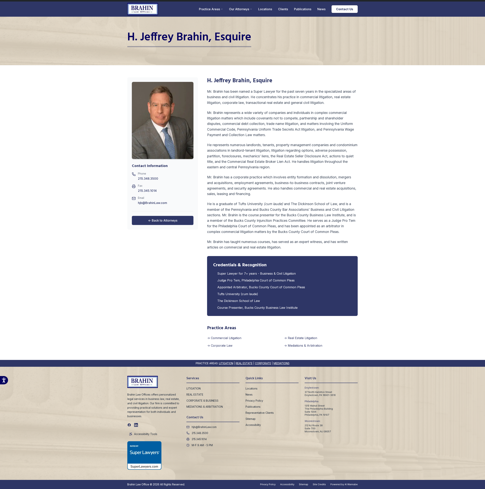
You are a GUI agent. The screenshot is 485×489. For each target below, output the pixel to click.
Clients (283, 9)
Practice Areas (209, 9)
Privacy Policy (254, 400)
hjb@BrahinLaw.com (152, 203)
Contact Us (344, 9)
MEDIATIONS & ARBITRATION (204, 406)
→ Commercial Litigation (224, 338)
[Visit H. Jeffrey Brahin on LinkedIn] (136, 425)
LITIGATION (226, 363)
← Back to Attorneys (162, 221)
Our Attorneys (239, 9)
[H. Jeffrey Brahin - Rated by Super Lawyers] (144, 455)
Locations (265, 9)
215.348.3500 (148, 179)
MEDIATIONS (281, 363)
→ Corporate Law (219, 345)
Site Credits (319, 484)
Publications (302, 9)
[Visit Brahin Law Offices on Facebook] (129, 425)
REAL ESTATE (244, 363)
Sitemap (251, 418)
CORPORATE (263, 363)
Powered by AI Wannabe (344, 484)
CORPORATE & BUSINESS (202, 400)
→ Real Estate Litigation (300, 338)
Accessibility (253, 424)
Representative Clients (260, 412)
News (321, 9)
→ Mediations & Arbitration (303, 345)
